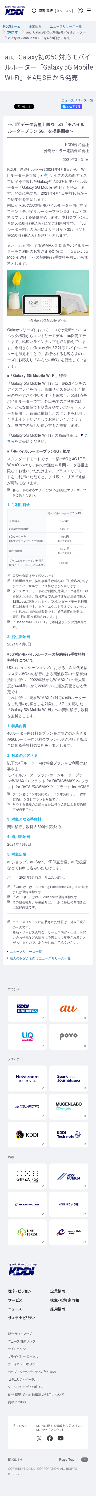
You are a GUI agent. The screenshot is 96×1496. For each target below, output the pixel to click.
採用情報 (58, 1309)
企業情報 (35, 26)
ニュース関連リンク (21, 1341)
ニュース (15, 1309)
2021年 (12, 32)
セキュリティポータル (23, 1379)
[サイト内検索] (80, 10)
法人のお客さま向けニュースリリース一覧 (40, 958)
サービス (15, 1300)
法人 (69, 11)
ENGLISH (15, 1459)
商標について (17, 1402)
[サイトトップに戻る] (15, 10)
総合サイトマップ (20, 1334)
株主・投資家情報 (64, 1300)
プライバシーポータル (23, 1356)
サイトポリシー (18, 1349)
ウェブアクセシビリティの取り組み (32, 1372)
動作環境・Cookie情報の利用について (36, 1394)
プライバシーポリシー (23, 1364)
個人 (59, 11)
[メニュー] (90, 10)
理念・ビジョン (19, 1291)
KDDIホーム (12, 26)
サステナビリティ (21, 1318)
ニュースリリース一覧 (66, 26)
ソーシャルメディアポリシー (27, 1387)
